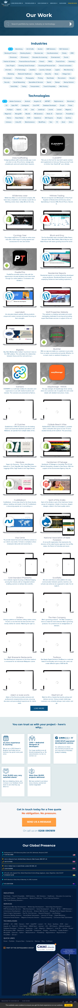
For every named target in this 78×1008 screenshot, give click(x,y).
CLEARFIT (57, 158)
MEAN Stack (33, 926)
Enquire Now (72, 3)
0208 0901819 (46, 830)
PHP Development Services (12, 909)
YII (45, 924)
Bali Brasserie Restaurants (20, 657)
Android (41, 926)
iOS (46, 926)
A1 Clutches (20, 424)
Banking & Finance (9, 898)
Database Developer (10, 928)
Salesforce (20, 930)
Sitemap (37, 941)
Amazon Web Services (41, 911)
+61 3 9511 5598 (8, 883)
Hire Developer (16, 3)
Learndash (20, 312)
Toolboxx (57, 657)
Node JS (15, 926)
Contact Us (29, 941)
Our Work (62, 3)
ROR (61, 924)
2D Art (53, 909)
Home (5, 941)
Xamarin (21, 924)
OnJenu (19, 617)
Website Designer (64, 926)
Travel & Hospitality (18, 896)
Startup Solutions (22, 898)
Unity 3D (58, 928)
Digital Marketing (59, 915)
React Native (23, 926)
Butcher (57, 349)
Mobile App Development (36, 907)
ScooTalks (57, 578)
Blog (43, 941)
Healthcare (51, 896)
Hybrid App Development (54, 907)
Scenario (20, 387)
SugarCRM (29, 930)
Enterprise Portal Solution (12, 917)
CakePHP (33, 924)
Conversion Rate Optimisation (63, 917)
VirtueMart (7, 934)
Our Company (42, 3)
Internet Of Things (47, 915)
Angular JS (7, 926)
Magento (42, 928)
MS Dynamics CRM (9, 930)
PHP (27, 924)
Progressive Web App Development (15, 907)
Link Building (56, 913)
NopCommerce (61, 932)
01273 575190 (8, 861)
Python (21, 932)
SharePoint (53, 930)
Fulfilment (49, 941)
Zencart (14, 934)
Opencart (15, 932)
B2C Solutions (41, 896)
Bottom (55, 944)
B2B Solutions (30, 896)
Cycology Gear (20, 235)
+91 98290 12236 (9, 875)
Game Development (42, 909)
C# (11, 924)
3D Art (59, 909)
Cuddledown (20, 500)
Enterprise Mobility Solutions (12, 915)
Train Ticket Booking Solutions (13, 900)
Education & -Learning (63, 896)
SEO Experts (53, 926)
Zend (49, 924)
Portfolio (11, 941)
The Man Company (57, 617)
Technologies (29, 3)
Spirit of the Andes (57, 500)
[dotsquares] (19, 948)
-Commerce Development (12, 911)
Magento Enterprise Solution (30, 917)
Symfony (55, 924)
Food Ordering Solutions (51, 898)
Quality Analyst (63, 930)
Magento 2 (50, 928)
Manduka (20, 462)
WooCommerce (30, 932)
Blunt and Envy (57, 235)
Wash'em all (57, 695)
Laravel (40, 924)
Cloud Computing (46, 917)
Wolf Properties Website (57, 312)
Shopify (45, 930)
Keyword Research (44, 913)
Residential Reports (57, 273)
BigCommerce (50, 932)
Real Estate (7, 896)
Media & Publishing (36, 898)
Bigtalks (20, 350)
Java (66, 924)
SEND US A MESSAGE (39, 821)
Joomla (64, 928)
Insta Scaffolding (20, 158)
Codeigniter (37, 930)
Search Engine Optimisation (12, 913)
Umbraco (21, 928)
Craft (35, 928)
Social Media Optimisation (31, 915)
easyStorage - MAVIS (57, 387)
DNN (15, 924)
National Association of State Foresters (57, 539)
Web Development (29, 909)
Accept (68, 1005)
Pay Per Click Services (30, 913)
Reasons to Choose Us (10, 1001)
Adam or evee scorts (20, 695)
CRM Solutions (67, 909)
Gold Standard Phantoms (19, 578)
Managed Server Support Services (60, 911)
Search (72, 24)
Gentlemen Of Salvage (57, 462)
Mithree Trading (57, 196)
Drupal (71, 928)
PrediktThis (20, 272)
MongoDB (7, 932)
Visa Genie (20, 538)
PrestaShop (40, 932)
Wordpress (29, 928)
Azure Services (27, 911)
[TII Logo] (6, 3)
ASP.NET (6, 924)
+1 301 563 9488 (8, 854)
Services (53, 3)
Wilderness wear (20, 196)
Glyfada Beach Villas (57, 424)
